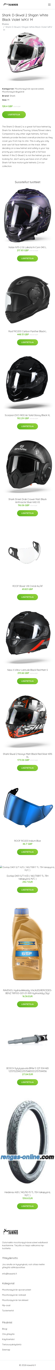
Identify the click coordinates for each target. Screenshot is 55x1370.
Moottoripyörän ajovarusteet (29, 88)
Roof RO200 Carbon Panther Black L (27, 331)
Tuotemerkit (8, 1310)
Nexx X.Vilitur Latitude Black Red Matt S (27, 670)
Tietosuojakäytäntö (11, 1344)
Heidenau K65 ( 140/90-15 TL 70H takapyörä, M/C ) (27, 1194)
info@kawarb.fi (9, 1273)
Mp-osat (6, 1305)
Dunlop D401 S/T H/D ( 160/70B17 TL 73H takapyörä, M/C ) (27, 877)
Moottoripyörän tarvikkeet (15, 1300)
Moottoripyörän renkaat (14, 1295)
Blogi (4, 1328)
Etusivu (5, 24)
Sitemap (6, 1349)
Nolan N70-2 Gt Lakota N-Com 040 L (27, 247)
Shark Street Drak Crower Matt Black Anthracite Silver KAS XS (27, 501)
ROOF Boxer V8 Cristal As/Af (28, 586)
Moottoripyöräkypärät (13, 91)
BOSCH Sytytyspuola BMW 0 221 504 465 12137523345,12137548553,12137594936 (27, 1070)
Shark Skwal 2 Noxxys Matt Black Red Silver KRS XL (27, 755)
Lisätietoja (14, 114)
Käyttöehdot (8, 1339)
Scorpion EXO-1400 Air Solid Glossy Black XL (27, 415)
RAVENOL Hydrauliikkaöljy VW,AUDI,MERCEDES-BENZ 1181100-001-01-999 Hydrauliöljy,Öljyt (27, 992)
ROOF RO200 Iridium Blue (27, 840)
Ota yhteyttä (8, 1334)
